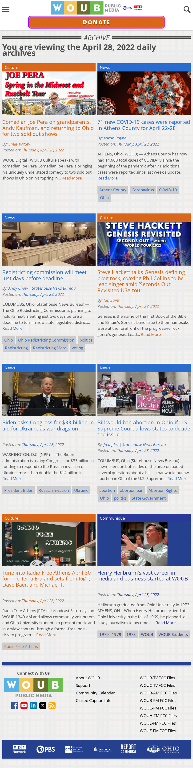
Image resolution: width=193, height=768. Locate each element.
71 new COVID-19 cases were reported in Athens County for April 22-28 (143, 125)
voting (77, 348)
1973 (131, 634)
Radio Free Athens (21, 646)
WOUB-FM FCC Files (158, 700)
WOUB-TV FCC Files (157, 677)
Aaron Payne (115, 138)
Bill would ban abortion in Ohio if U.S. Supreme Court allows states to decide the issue (143, 428)
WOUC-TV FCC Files (157, 685)
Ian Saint (112, 300)
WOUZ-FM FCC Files (158, 730)
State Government (149, 498)
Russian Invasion (54, 490)
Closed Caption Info (94, 700)
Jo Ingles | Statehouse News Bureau (135, 444)
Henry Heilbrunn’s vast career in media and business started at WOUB (142, 576)
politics (86, 340)
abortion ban (131, 490)
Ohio (104, 197)
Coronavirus (143, 189)
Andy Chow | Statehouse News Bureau (42, 288)
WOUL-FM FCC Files (158, 723)
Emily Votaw (19, 144)
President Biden (18, 490)
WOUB (147, 634)
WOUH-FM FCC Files (158, 715)
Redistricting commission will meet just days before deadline (44, 275)
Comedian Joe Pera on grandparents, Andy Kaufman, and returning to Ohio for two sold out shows (48, 128)
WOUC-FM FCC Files (158, 708)
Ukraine (81, 490)
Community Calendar (95, 693)
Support (83, 685)
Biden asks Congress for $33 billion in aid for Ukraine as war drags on (48, 425)
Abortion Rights (163, 490)
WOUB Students (173, 634)
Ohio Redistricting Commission (46, 340)
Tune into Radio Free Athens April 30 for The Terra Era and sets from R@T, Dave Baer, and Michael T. (46, 579)
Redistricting (16, 348)
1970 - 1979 (110, 634)
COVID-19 (168, 189)
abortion (107, 490)
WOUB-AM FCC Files (158, 693)
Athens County (112, 189)
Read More (72, 178)
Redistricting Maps (50, 348)
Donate (96, 22)
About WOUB (88, 677)
